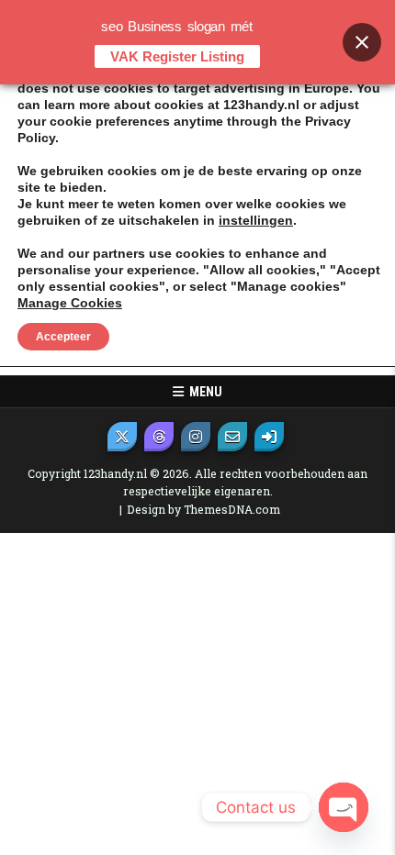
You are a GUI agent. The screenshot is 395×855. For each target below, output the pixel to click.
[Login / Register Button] (269, 436)
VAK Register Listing (177, 56)
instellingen (256, 220)
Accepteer (63, 336)
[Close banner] (362, 42)
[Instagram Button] (195, 436)
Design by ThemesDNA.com (203, 509)
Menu (203, 391)
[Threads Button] (159, 436)
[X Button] (122, 436)
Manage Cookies (69, 302)
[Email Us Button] (232, 436)
